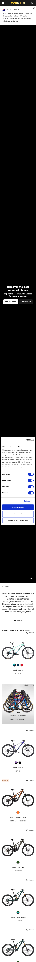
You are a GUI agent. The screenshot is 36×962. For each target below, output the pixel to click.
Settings (27, 501)
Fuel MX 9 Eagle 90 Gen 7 (18, 917)
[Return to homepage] (2, 586)
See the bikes (10, 302)
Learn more (26, 302)
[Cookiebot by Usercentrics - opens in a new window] (25, 440)
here (16, 21)
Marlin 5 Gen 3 (18, 670)
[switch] (31, 480)
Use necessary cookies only (18, 520)
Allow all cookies (18, 507)
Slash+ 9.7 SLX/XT (18, 867)
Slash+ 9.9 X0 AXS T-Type (18, 817)
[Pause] (31, 578)
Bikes (7, 586)
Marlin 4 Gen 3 (18, 768)
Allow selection (18, 514)
